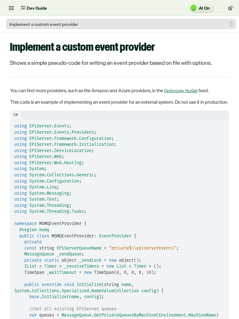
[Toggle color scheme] (231, 8)
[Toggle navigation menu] (11, 8)
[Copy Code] (222, 124)
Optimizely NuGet (181, 90)
